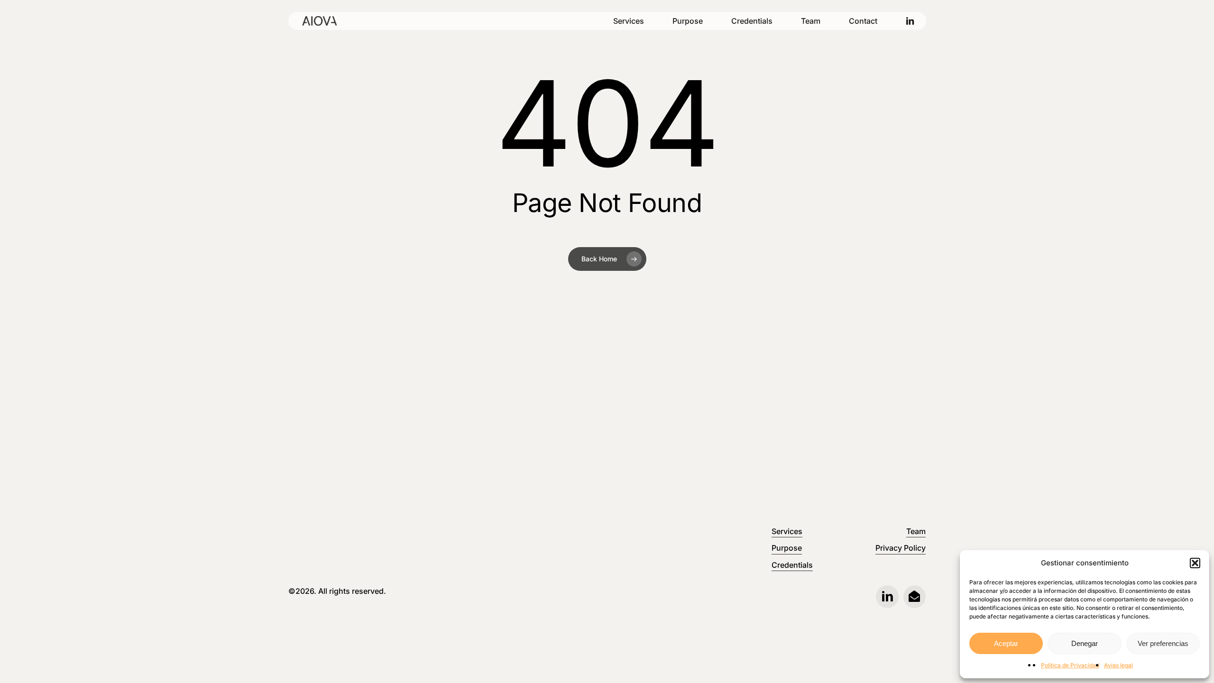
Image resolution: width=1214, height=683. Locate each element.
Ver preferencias (1163, 643)
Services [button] (787, 531)
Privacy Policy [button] (900, 548)
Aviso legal (1118, 665)
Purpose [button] (787, 548)
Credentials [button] (792, 565)
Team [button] (916, 531)
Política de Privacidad (1070, 665)
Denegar (1084, 643)
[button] (1195, 563)
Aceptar (1006, 643)
